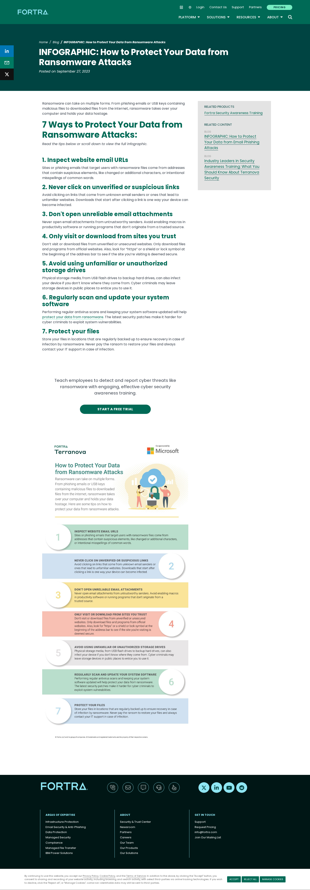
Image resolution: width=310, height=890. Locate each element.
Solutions (218, 17)
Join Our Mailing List (208, 837)
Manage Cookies (272, 879)
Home (43, 42)
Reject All (250, 879)
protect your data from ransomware (72, 317)
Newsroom (127, 827)
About (275, 17)
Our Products (129, 848)
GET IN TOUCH (205, 815)
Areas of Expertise (60, 815)
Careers (125, 837)
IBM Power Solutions (59, 853)
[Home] (33, 11)
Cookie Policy (107, 876)
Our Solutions (129, 853)
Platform (189, 17)
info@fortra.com (206, 832)
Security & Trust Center (135, 822)
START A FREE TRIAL (115, 409)
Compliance (54, 843)
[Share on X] (7, 74)
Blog (56, 42)
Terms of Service (136, 876)
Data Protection (56, 832)
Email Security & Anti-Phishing (66, 827)
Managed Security (58, 837)
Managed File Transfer (61, 848)
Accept (234, 879)
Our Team (127, 843)
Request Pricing (205, 827)
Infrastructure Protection (62, 822)
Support (238, 7)
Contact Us (218, 7)
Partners (255, 7)
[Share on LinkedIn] (7, 51)
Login (200, 7)
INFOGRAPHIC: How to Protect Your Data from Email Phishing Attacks (231, 142)
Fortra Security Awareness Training (233, 112)
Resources (248, 17)
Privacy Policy (90, 876)
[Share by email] (7, 63)
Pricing (280, 7)
